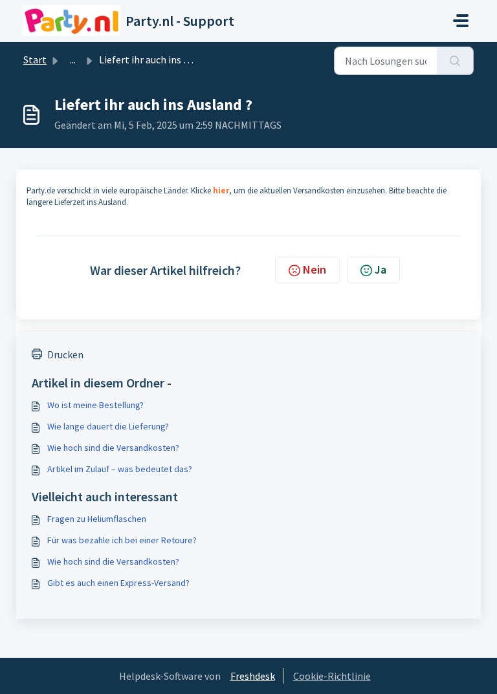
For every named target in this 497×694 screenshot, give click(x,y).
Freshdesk (252, 675)
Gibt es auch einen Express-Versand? (118, 583)
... (73, 59)
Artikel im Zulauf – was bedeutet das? (119, 469)
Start (35, 59)
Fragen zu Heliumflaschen (96, 519)
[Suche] (455, 61)
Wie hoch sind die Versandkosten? (113, 447)
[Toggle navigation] (461, 20)
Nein (314, 269)
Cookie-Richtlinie (332, 675)
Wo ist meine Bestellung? (95, 405)
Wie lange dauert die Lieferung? (108, 426)
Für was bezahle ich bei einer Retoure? (122, 540)
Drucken (65, 354)
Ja (380, 269)
